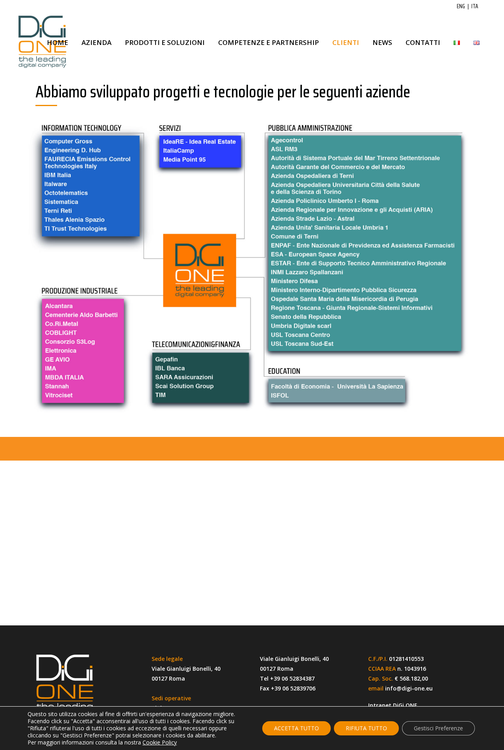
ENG (461, 6)
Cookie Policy (160, 742)
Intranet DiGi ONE (392, 705)
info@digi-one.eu (409, 688)
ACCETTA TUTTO (296, 728)
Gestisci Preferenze (438, 728)
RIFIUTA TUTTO (366, 728)
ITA (474, 6)
